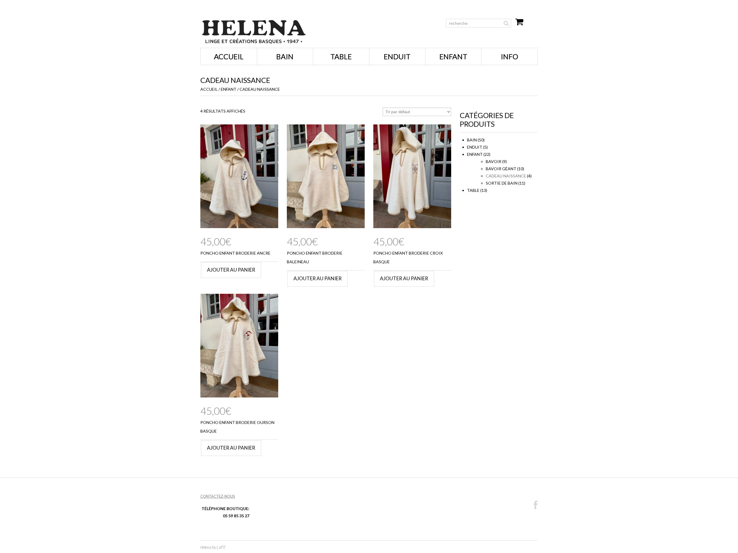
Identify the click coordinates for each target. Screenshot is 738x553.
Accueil (229, 56)
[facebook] (536, 505)
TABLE (341, 56)
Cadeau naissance (506, 175)
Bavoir (493, 161)
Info (509, 56)
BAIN (284, 56)
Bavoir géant (501, 168)
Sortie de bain (501, 183)
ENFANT (453, 56)
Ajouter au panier (231, 270)
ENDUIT (397, 56)
